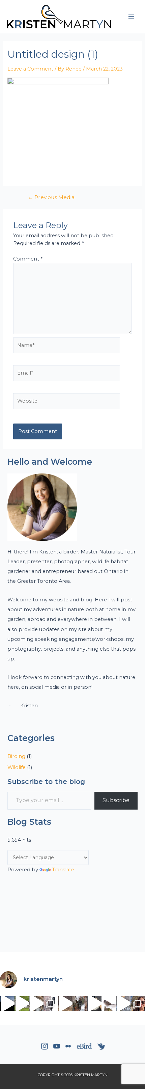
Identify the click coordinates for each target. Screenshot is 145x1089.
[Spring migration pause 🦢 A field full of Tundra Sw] (65, 1003)
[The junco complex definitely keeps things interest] (109, 1003)
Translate (63, 870)
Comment (27, 259)
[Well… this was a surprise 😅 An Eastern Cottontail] (36, 1003)
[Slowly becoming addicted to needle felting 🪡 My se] (94, 1003)
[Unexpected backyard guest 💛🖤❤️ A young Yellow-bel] (79, 1003)
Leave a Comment (30, 69)
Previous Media (51, 197)
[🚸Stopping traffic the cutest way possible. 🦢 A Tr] (21, 1003)
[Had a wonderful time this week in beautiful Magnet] (137, 1003)
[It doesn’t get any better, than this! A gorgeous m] (123, 1003)
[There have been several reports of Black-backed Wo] (51, 1003)
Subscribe (116, 800)
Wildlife (16, 767)
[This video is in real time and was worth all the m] (7, 1003)
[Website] (66, 403)
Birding (16, 756)
